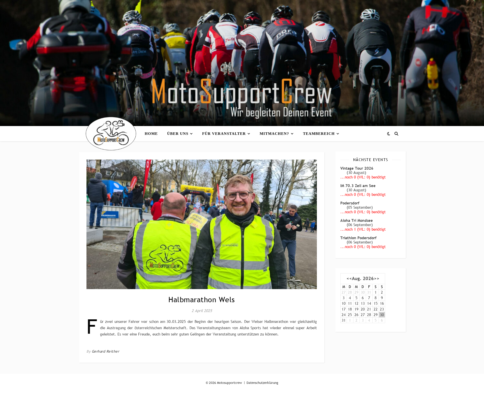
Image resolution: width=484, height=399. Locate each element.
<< (349, 278)
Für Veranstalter (224, 134)
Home (151, 134)
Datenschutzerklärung (262, 382)
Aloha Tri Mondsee (356, 220)
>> (376, 278)
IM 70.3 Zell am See (358, 185)
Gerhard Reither (105, 351)
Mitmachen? (274, 134)
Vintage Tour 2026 (356, 168)
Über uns (177, 134)
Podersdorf (349, 202)
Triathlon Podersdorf (358, 237)
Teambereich (319, 134)
